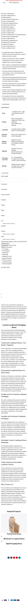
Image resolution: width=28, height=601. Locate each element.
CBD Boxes (4, 565)
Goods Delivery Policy (6, 581)
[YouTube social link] (14, 558)
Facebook (3, 588)
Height (2, 215)
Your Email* (4, 189)
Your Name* (4, 184)
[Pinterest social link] (17, 558)
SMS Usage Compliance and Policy (10, 583)
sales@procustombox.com (15, 0)
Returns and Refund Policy (8, 578)
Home (2, 11)
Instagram (3, 593)
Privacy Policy (4, 575)
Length (3, 205)
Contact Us (4, 571)
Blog (2, 568)
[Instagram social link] (11, 558)
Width (2, 210)
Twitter (2, 591)
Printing (3, 231)
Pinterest (3, 596)
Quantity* (3, 226)
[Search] (27, 2)
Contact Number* (5, 194)
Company (3, 199)
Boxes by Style (5, 562)
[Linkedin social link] (19, 558)
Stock (2, 236)
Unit (2, 220)
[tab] (5, 104)
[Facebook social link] (8, 558)
